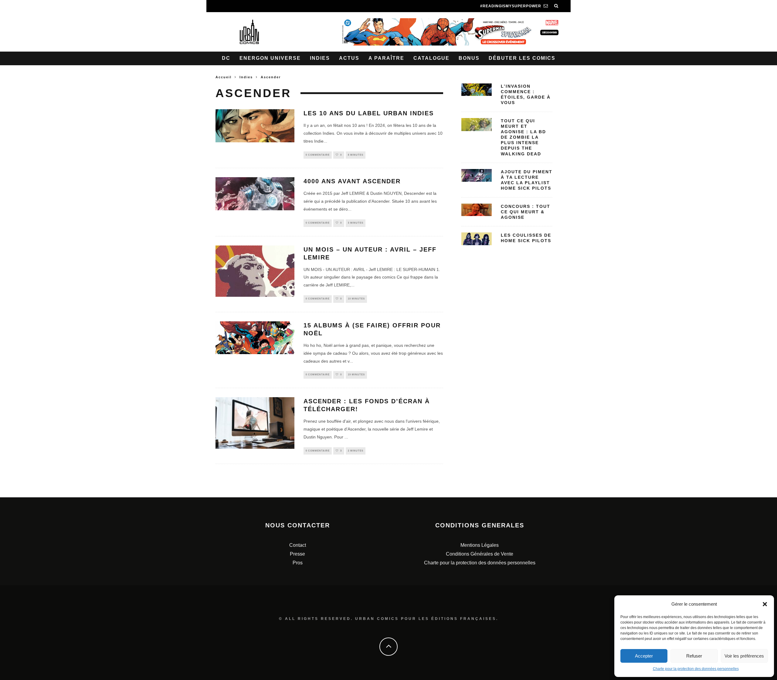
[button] (765, 604)
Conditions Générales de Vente (479, 554)
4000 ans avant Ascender (352, 181)
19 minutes (356, 374)
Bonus (469, 58)
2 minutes (355, 450)
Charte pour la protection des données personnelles (696, 669)
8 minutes (355, 155)
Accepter (644, 655)
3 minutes (355, 223)
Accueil (223, 77)
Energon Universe (270, 58)
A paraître (386, 58)
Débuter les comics (522, 58)
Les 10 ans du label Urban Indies (369, 113)
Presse (297, 554)
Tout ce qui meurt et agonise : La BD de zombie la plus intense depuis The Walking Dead (523, 137)
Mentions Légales (479, 545)
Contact (297, 545)
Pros (298, 562)
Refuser (694, 655)
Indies (320, 58)
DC (226, 58)
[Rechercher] (556, 6)
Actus (349, 58)
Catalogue (431, 58)
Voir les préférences (744, 655)
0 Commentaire (318, 155)
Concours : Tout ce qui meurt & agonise (525, 212)
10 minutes (356, 298)
